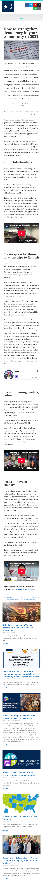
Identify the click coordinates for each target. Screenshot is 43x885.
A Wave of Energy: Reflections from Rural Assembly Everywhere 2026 (19, 716)
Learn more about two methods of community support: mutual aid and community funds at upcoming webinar (21, 674)
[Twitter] (31, 5)
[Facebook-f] (27, 5)
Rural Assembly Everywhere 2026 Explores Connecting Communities (19, 773)
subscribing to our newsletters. (25, 589)
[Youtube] (35, 5)
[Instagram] (39, 5)
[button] (21, 18)
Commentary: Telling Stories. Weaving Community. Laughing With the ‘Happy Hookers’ (21, 860)
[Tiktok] (39, 8)
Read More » (6, 643)
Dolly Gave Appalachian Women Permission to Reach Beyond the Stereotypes (18, 627)
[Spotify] (35, 8)
